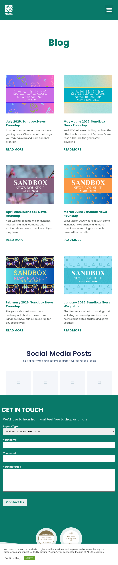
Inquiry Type (10, 426)
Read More (14, 149)
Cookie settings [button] (13, 558)
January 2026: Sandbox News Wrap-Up (87, 304)
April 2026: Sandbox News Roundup (26, 214)
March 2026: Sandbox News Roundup (85, 214)
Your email (9, 453)
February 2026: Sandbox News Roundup (29, 304)
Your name (10, 439)
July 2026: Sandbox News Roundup (26, 123)
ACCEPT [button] (29, 558)
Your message (12, 466)
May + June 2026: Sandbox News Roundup (84, 123)
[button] (109, 9)
